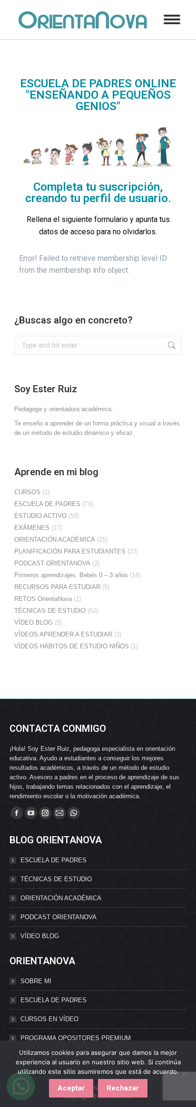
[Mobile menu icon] (172, 19)
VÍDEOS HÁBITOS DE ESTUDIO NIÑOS (71, 646)
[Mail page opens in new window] (59, 813)
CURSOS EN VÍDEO (49, 1019)
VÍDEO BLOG (33, 622)
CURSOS (27, 492)
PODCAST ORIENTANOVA (52, 563)
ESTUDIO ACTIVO (40, 515)
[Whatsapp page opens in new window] (74, 813)
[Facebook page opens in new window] (16, 813)
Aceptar (71, 1088)
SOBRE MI (35, 981)
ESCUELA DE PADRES (47, 503)
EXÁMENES (31, 527)
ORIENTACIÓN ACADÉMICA (54, 539)
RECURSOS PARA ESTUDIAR (57, 586)
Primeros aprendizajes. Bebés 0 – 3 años (71, 575)
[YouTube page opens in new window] (31, 813)
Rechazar (123, 1088)
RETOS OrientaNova (43, 598)
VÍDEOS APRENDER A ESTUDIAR (63, 634)
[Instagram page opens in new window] (45, 813)
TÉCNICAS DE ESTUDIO (50, 610)
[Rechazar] (184, 1074)
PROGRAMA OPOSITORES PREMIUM (75, 1038)
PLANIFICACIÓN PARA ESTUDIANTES (70, 551)
